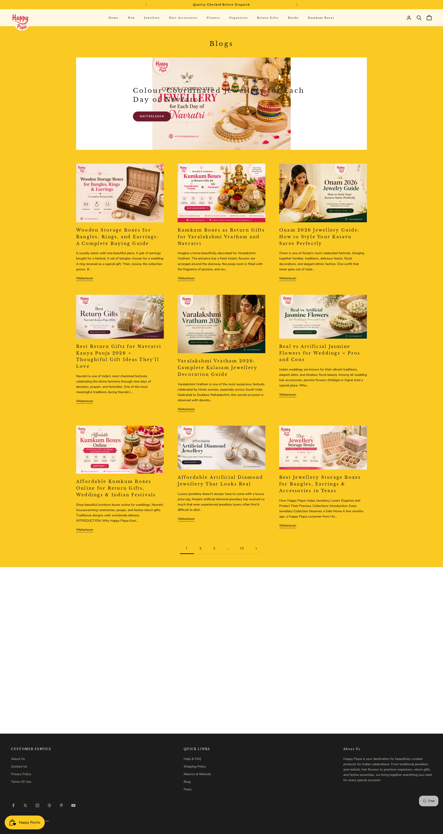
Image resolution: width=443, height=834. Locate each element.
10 (242, 548)
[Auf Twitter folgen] (25, 805)
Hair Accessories (183, 17)
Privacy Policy (21, 774)
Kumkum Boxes (321, 17)
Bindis (293, 17)
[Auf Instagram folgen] (37, 805)
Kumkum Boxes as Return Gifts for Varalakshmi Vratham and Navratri (221, 237)
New (131, 17)
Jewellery (152, 17)
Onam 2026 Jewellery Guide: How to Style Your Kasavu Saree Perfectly (319, 237)
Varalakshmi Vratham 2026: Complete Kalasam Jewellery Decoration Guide (217, 367)
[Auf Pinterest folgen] (61, 805)
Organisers (238, 17)
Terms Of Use (21, 782)
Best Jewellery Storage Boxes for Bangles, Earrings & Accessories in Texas (320, 484)
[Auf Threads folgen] (49, 805)
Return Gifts (268, 17)
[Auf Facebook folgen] (13, 805)
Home (114, 17)
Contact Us (19, 766)
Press (188, 789)
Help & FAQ (192, 759)
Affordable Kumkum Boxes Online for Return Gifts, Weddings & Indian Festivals (116, 488)
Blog (187, 782)
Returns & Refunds (197, 774)
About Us (18, 759)
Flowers (213, 17)
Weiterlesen (152, 116)
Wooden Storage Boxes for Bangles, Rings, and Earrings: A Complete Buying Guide (117, 237)
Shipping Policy (195, 766)
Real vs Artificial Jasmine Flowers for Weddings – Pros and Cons (319, 353)
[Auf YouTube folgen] (73, 805)
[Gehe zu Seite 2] (256, 548)
